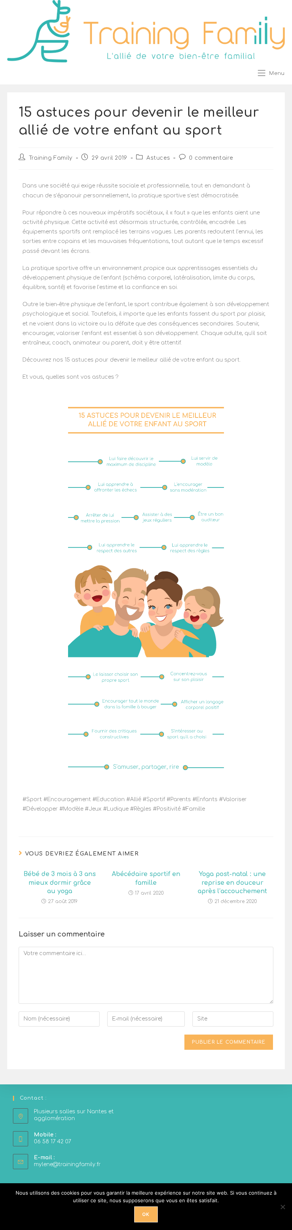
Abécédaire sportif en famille (146, 878)
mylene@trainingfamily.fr (67, 1164)
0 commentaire (211, 158)
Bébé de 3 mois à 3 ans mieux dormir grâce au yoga (60, 883)
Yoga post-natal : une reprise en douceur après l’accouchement (232, 883)
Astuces (158, 158)
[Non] (282, 1207)
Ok (145, 1214)
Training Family (51, 158)
